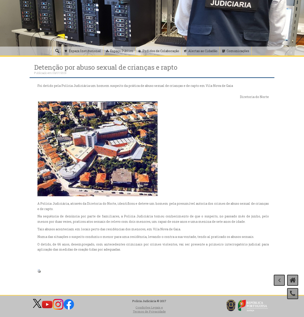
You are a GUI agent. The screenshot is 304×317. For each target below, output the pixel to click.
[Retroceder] (279, 280)
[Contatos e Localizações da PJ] (292, 293)
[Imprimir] (39, 270)
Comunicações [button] (238, 51)
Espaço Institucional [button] (85, 51)
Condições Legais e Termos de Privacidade (149, 309)
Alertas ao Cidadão (202, 51)
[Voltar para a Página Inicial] (292, 280)
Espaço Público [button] (121, 51)
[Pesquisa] (57, 51)
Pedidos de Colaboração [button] (160, 51)
